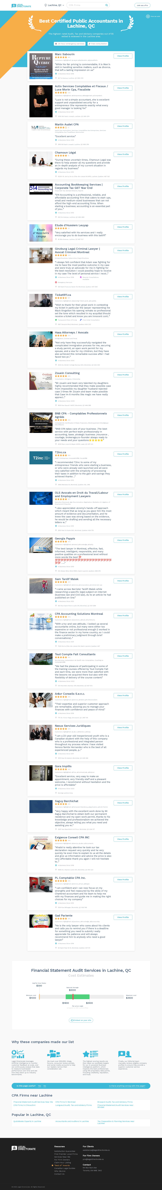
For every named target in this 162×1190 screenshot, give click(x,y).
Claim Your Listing (62, 1162)
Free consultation (99, 44)
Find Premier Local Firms (66, 1154)
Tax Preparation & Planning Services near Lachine (115, 1122)
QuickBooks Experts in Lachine (27, 1121)
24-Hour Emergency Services (71, 44)
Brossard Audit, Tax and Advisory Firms (114, 1102)
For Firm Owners (62, 1160)
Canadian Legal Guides (64, 1168)
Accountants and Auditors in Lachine (72, 1121)
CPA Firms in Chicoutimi (24, 1105)
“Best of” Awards (62, 1165)
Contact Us (59, 1174)
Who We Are (59, 1171)
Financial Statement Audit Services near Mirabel (115, 1106)
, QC (47, 1115)
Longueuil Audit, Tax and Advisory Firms (74, 1105)
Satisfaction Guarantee (64, 1151)
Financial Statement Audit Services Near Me (33, 1102)
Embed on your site (82, 1020)
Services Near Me (62, 1157)
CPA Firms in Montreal (66, 1102)
